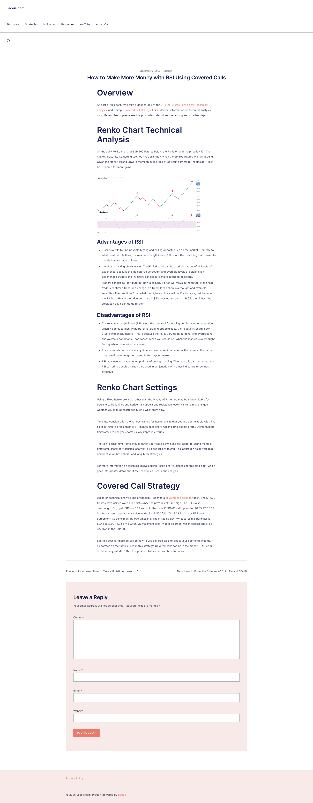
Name (78, 670)
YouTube (85, 24)
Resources (67, 24)
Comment (80, 617)
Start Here (13, 24)
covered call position (179, 497)
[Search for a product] (9, 40)
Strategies (31, 24)
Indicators (49, 24)
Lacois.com (15, 8)
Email (77, 690)
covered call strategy (138, 110)
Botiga (122, 794)
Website (78, 711)
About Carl (102, 24)
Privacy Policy (74, 778)
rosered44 (168, 70)
